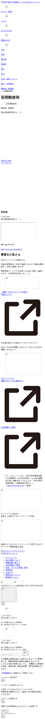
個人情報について (13, 560)
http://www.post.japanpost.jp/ (11, 249)
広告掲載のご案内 (13, 565)
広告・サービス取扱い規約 (17, 568)
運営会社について (13, 575)
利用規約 (9, 570)
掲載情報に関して (13, 563)
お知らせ (9, 572)
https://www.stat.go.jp (15, 486)
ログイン (5, 711)
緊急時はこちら (12, 577)
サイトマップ (11, 558)
